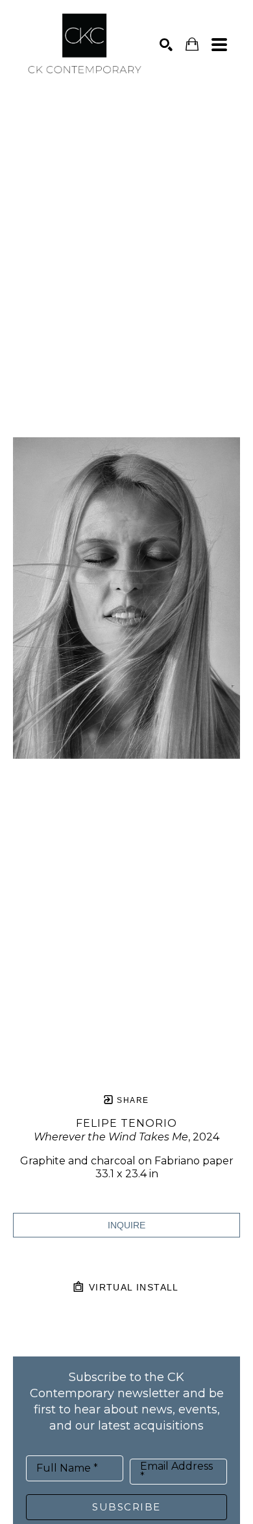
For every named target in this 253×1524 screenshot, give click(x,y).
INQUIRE (126, 1225)
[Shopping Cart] (192, 44)
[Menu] (219, 44)
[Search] (166, 44)
